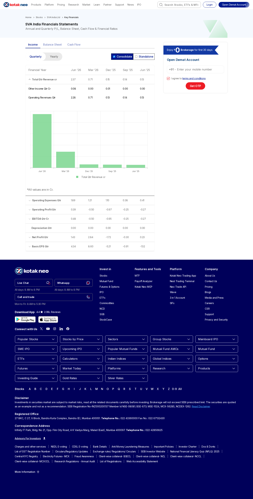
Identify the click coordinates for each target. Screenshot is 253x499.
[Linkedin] (61, 328)
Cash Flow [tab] (74, 44)
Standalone (146, 56)
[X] (41, 328)
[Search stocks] (161, 4)
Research (73, 4)
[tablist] (90, 44)
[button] (234, 5)
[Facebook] (68, 328)
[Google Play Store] (25, 319)
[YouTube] (48, 328)
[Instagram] (54, 328)
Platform (49, 4)
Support (119, 4)
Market (86, 4)
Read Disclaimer (201, 406)
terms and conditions (194, 78)
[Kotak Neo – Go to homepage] (15, 4)
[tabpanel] (90, 154)
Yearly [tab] (54, 56)
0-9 (174, 389)
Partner (107, 4)
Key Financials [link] (71, 17)
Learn (97, 4)
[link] (34, 283)
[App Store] (48, 319)
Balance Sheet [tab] (52, 44)
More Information (25, 471)
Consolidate (124, 56)
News (130, 4)
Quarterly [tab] (36, 56)
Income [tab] (33, 44)
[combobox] (179, 5)
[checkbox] (168, 78)
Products (36, 4)
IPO (139, 4)
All (180, 389)
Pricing (61, 4)
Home (28, 17)
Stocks (39, 17)
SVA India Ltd (53, 17)
